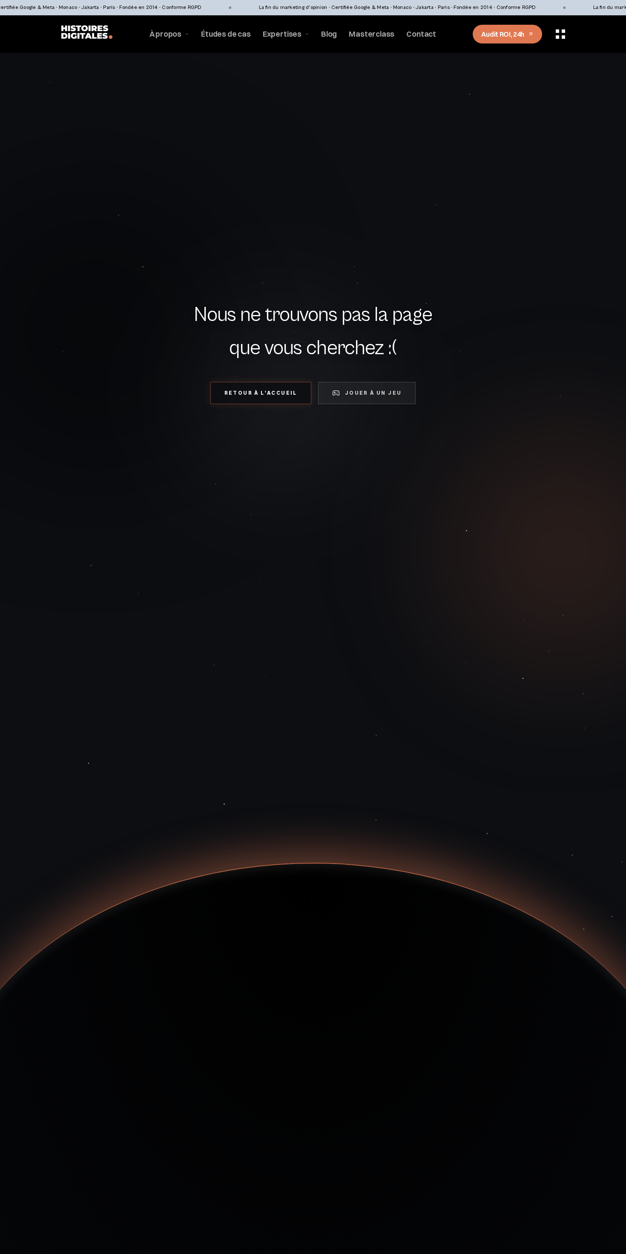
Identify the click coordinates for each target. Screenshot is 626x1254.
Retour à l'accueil (260, 393)
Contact (421, 34)
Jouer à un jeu (373, 393)
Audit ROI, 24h (502, 34)
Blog (329, 34)
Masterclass (371, 34)
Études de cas (226, 34)
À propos (165, 34)
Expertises (282, 34)
